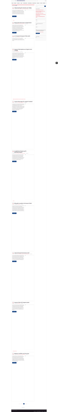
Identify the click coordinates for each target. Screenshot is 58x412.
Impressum (35, 411)
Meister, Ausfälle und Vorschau (21, 353)
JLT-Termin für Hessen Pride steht (22, 36)
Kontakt (42, 411)
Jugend (16, 51)
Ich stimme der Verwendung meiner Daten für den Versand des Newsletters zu (41, 30)
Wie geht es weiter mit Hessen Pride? (23, 203)
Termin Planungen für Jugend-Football (23, 101)
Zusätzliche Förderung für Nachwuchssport (20, 152)
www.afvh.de (45, 411)
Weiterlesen (14, 16)
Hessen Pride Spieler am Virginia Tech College (23, 50)
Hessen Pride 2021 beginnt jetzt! (21, 302)
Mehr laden (23, 407)
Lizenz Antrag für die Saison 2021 (21, 252)
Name (36, 24)
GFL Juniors (21, 354)
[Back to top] (56, 410)
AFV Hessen (19, 354)
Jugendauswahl (18, 51)
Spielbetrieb (23, 102)
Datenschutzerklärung (39, 411)
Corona (13, 20)
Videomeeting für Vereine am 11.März (23, 7)
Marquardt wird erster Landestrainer (23, 22)
